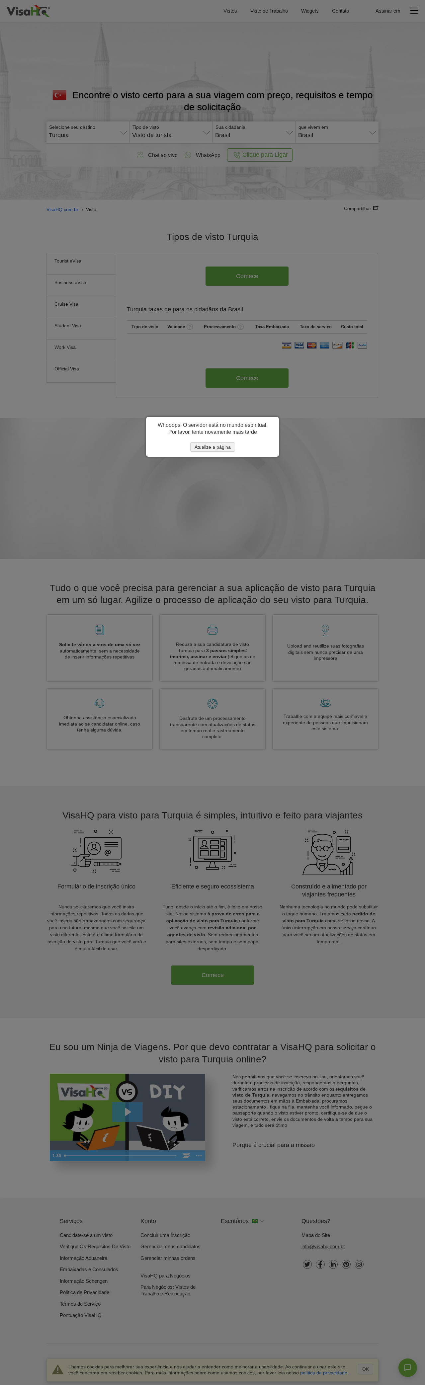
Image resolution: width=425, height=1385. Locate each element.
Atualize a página (213, 447)
